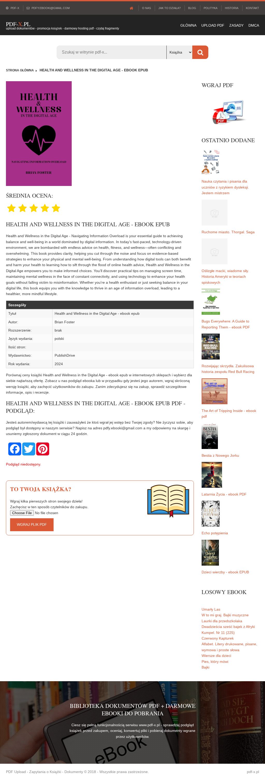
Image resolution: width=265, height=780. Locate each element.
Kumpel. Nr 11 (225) (218, 633)
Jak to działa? (169, 8)
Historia (231, 8)
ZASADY (236, 25)
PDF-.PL (18, 24)
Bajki (205, 667)
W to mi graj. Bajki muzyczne (225, 615)
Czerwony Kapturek (218, 638)
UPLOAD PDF (212, 25)
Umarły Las (211, 609)
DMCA (253, 25)
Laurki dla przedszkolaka (222, 621)
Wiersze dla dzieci (216, 656)
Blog (192, 8)
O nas (146, 8)
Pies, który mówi (215, 661)
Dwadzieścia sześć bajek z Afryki (228, 627)
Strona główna (20, 70)
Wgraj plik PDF (32, 524)
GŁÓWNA (188, 25)
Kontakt (252, 8)
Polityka (210, 8)
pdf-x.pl (253, 772)
